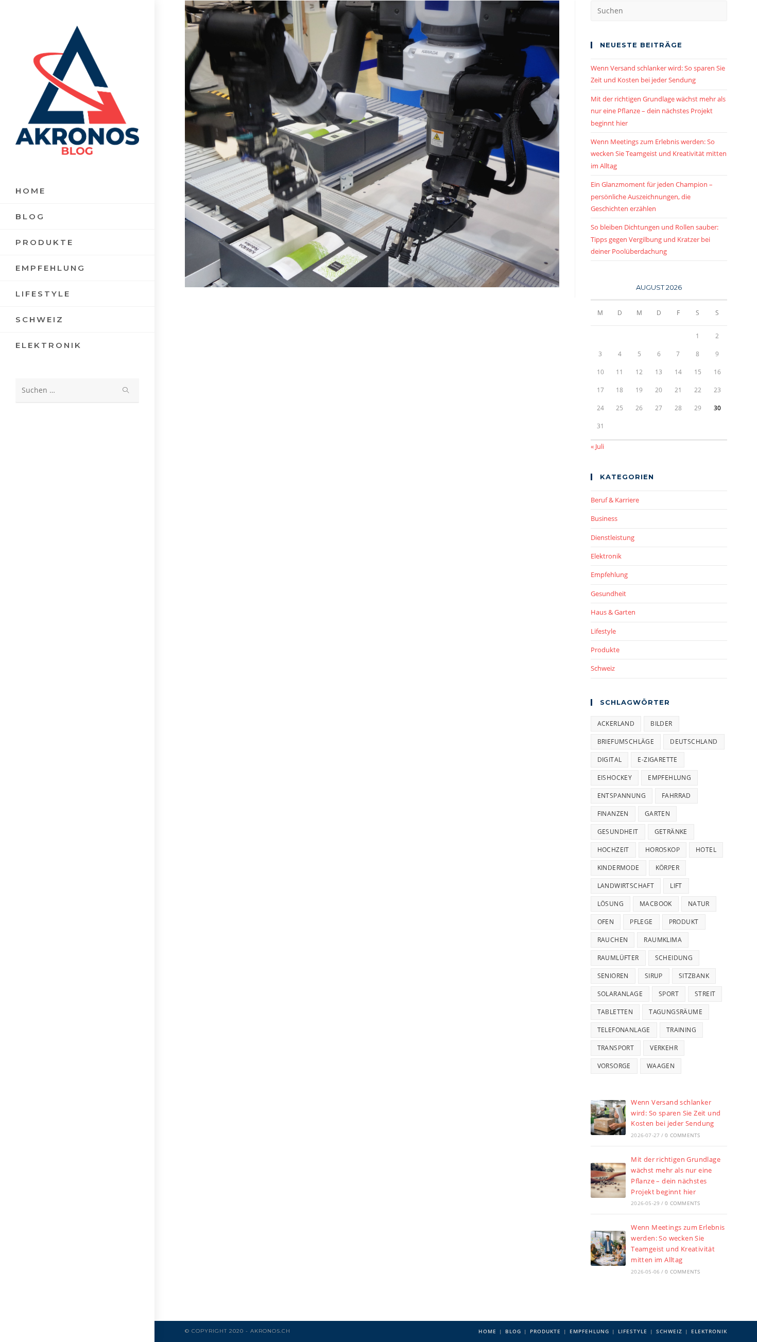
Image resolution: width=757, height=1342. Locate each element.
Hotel (706, 849)
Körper (667, 867)
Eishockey (614, 777)
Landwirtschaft (626, 885)
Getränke (671, 831)
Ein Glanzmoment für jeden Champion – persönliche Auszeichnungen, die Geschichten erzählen (652, 196)
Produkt (684, 921)
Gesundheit (608, 593)
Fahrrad (676, 795)
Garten (657, 813)
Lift (676, 885)
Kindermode (618, 867)
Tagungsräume (675, 1011)
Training (681, 1029)
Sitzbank (694, 975)
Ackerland (616, 723)
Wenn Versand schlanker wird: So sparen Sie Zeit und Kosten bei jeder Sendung (675, 1112)
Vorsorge (614, 1065)
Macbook (656, 903)
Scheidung (674, 957)
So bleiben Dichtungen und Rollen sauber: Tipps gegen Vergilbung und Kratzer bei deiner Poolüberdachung (654, 239)
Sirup (654, 975)
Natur (699, 903)
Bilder (661, 723)
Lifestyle (603, 631)
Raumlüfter (618, 957)
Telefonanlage (623, 1029)
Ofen (605, 921)
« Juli (597, 446)
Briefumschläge (626, 741)
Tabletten (615, 1011)
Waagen (661, 1065)
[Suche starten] (126, 390)
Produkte (605, 649)
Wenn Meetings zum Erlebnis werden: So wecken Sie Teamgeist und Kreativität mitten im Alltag (659, 153)
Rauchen (612, 939)
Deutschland (693, 741)
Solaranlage (620, 993)
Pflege (641, 921)
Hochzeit (613, 849)
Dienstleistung (612, 537)
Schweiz (603, 668)
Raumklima (663, 939)
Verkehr (664, 1047)
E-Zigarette (657, 759)
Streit (705, 993)
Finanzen (613, 813)
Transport (615, 1047)
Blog (513, 1331)
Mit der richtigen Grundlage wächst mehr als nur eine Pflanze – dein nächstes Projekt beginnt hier (658, 111)
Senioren (613, 975)
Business (604, 518)
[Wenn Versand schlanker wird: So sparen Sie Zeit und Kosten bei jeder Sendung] (608, 1117)
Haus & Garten (613, 612)
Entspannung (621, 795)
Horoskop (662, 849)
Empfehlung (609, 574)
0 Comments (682, 1135)
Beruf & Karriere (615, 499)
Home (487, 1331)
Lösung (610, 903)
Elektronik (606, 556)
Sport (669, 993)
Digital (609, 759)
